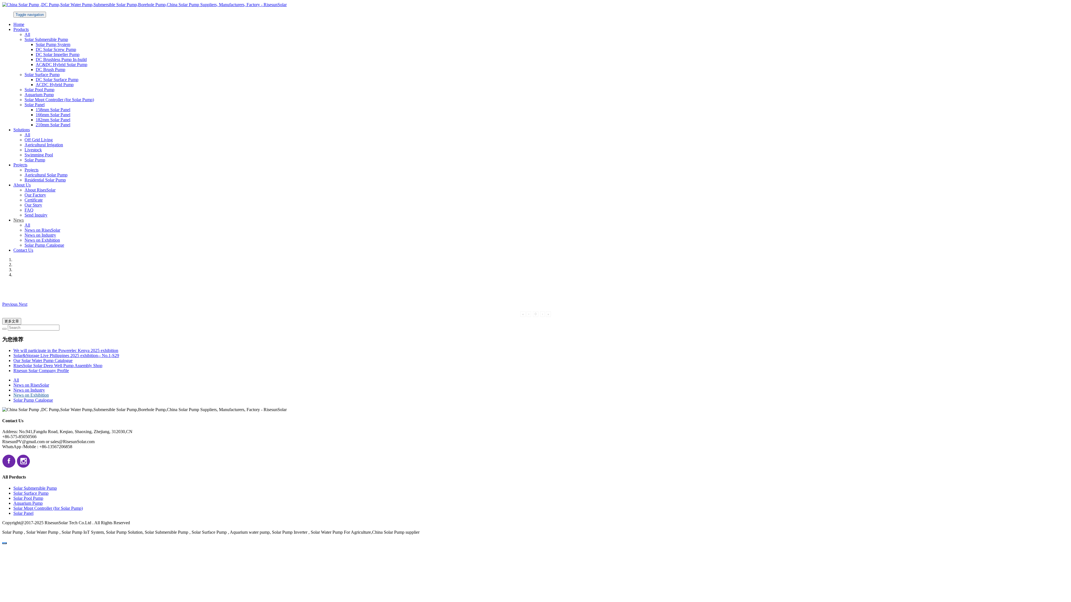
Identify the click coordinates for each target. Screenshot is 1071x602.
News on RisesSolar (42, 230)
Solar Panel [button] (35, 104)
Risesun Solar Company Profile (41, 370)
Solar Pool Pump (39, 89)
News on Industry (40, 235)
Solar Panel (23, 513)
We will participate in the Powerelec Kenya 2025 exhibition (65, 350)
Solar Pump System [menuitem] (53, 44)
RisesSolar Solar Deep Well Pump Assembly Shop (57, 365)
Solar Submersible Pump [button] (46, 39)
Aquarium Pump (39, 94)
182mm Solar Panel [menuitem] (53, 119)
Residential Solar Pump (45, 180)
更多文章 (11, 321)
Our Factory (35, 195)
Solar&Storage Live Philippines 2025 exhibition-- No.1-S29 (66, 355)
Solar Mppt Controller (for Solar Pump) (59, 99)
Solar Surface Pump (31, 493)
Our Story (33, 205)
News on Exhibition (42, 240)
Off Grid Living (39, 139)
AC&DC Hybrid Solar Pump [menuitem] (61, 64)
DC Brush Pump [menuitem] (50, 69)
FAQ (29, 210)
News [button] (18, 220)
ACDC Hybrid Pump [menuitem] (55, 84)
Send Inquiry (36, 215)
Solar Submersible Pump (35, 488)
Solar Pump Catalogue (44, 245)
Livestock (33, 149)
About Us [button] (22, 185)
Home (18, 24)
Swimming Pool (39, 154)
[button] (10, 304)
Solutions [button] (21, 129)
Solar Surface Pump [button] (42, 74)
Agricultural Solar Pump (46, 175)
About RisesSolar (40, 190)
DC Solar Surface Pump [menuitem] (57, 79)
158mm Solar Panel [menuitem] (53, 109)
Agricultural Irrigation (44, 144)
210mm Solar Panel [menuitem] (53, 124)
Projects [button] (20, 164)
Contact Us (23, 250)
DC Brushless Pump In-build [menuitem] (61, 59)
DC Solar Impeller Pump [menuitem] (57, 54)
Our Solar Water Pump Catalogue (43, 360)
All (27, 34)
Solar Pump (35, 159)
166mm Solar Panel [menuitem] (53, 114)
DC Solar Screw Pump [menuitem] (56, 49)
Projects (31, 170)
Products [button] (21, 29)
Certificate (34, 200)
